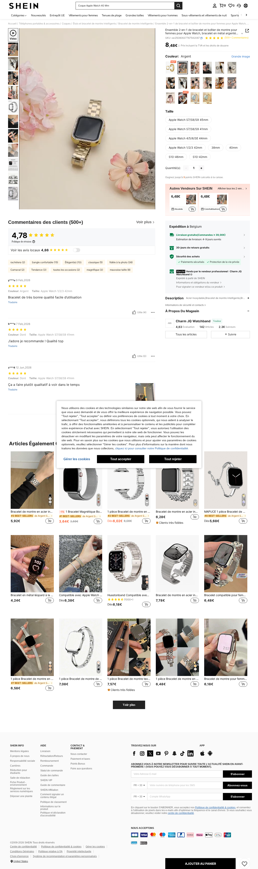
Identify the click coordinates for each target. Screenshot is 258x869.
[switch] (76, 250)
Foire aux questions (81, 768)
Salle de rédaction (20, 777)
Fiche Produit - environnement (18, 784)
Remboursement (49, 760)
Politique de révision (21, 241)
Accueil (12, 23)
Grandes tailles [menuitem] (135, 15)
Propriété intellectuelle (79, 851)
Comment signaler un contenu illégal (52, 796)
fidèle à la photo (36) (121, 262)
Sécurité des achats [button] (188, 256)
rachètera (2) (17, 262)
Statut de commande (51, 770)
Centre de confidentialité (23, 846)
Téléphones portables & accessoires (39, 23)
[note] (170, 523)
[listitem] (184, 202)
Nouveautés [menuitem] (38, 15)
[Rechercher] (178, 5)
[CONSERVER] (244, 863)
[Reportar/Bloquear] (152, 312)
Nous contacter (79, 754)
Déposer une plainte (21, 796)
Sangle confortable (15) (45, 262)
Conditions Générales (22, 851)
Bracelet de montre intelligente (135, 23)
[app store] (202, 755)
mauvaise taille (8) (120, 269)
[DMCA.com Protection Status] (143, 842)
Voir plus (129, 704)
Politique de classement (53, 802)
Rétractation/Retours (51, 756)
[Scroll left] (241, 15)
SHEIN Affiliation (49, 790)
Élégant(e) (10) (73, 262)
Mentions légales (19, 751)
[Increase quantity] (201, 168)
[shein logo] (23, 5)
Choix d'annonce (19, 856)
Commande (46, 765)
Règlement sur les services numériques (21, 790)
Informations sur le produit (50, 808)
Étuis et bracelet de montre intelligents (94, 23)
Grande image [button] (240, 56)
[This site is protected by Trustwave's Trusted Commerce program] (134, 842)
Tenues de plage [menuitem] (112, 15)
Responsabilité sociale (22, 760)
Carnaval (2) (17, 269)
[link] (222, 5)
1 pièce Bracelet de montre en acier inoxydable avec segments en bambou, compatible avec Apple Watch (32, 678)
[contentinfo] (191, 834)
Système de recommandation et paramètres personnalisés (65, 856)
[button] (238, 5)
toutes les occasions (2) (66, 269)
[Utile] (134, 312)
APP (202, 745)
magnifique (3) (95, 269)
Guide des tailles (49, 775)
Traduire (12, 302)
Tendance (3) (38, 269)
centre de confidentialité (181, 813)
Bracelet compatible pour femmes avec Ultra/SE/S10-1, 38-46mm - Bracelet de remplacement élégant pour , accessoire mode (225, 595)
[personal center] (214, 5)
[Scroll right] (246, 15)
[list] (163, 753)
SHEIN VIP (46, 780)
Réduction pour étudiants (18, 771)
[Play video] (87, 119)
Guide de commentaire (52, 785)
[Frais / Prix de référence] (179, 45)
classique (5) (95, 262)
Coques (66, 23)
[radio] (170, 67)
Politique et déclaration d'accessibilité (53, 814)
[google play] (210, 755)
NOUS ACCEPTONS (142, 828)
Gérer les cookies (95, 846)
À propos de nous (19, 756)
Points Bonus (78, 763)
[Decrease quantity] (186, 168)
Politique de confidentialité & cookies (215, 807)
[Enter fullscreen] (151, 206)
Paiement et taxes (80, 758)
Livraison (45, 751)
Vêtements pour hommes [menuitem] (163, 15)
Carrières (15, 765)
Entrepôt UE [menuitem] (57, 15)
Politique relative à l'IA (50, 851)
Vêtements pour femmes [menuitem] (83, 15)
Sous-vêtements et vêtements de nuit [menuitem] (204, 15)
